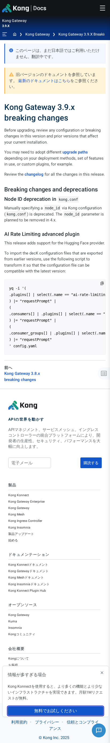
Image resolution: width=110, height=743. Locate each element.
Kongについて (18, 658)
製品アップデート (21, 534)
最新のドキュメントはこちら (44, 80)
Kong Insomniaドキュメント (29, 584)
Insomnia (15, 628)
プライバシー (47, 722)
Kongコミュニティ (21, 634)
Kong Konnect (18, 495)
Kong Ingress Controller (25, 521)
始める (13, 540)
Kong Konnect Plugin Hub (27, 590)
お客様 (13, 665)
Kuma (12, 621)
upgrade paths (75, 152)
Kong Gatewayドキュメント (28, 571)
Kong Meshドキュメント (26, 577)
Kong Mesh (16, 514)
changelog (34, 174)
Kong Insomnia (19, 527)
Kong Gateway (37, 34)
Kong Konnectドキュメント (28, 565)
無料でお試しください (55, 710)
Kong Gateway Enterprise (26, 501)
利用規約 (19, 722)
